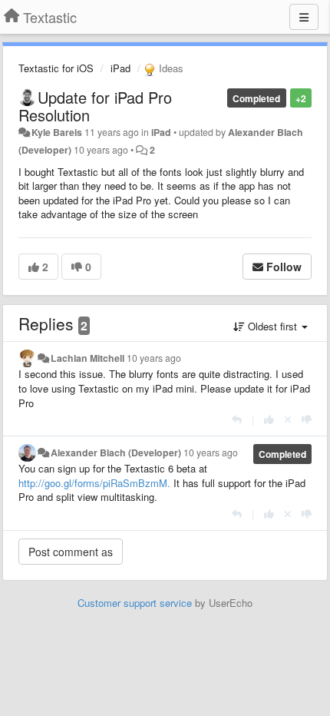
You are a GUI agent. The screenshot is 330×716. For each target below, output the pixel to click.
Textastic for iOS (56, 68)
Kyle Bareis (56, 132)
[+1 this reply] (269, 419)
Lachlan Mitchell (87, 358)
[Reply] (237, 419)
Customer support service (135, 602)
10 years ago (154, 358)
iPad (120, 68)
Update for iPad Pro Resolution (95, 106)
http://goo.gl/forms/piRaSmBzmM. (94, 483)
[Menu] (303, 17)
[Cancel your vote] (288, 419)
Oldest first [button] (272, 326)
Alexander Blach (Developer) (116, 452)
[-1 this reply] (307, 419)
